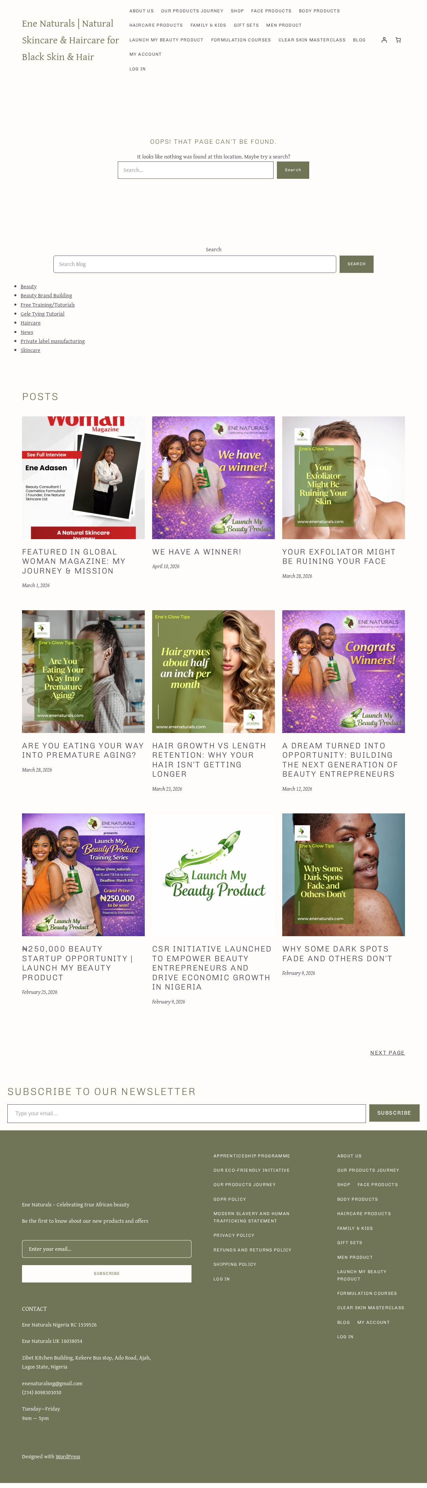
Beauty (29, 286)
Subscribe (394, 1113)
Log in (137, 68)
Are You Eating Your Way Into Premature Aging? (83, 750)
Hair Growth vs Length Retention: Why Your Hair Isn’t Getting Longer (209, 760)
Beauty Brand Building (46, 295)
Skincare (30, 350)
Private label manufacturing (53, 341)
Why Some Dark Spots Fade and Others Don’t (337, 953)
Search (293, 169)
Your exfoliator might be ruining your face (339, 556)
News (27, 332)
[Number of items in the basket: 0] (398, 40)
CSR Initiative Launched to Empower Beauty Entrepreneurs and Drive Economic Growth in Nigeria (212, 968)
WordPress (68, 1456)
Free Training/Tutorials (48, 305)
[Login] (384, 40)
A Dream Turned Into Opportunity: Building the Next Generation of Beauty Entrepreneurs (340, 760)
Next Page (387, 1052)
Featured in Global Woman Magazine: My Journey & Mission (74, 561)
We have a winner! (197, 551)
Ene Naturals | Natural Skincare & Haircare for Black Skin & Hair (70, 40)
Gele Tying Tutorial (42, 314)
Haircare (31, 323)
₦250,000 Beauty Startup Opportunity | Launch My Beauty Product (77, 963)
